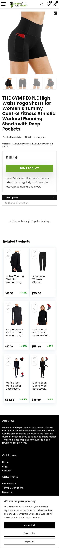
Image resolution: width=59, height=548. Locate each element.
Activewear (18, 143)
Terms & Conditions (12, 487)
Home (5, 462)
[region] (29, 522)
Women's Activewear (34, 143)
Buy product (29, 168)
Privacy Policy (9, 483)
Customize (29, 533)
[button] (55, 13)
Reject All (29, 541)
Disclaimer (7, 492)
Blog (4, 466)
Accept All (29, 525)
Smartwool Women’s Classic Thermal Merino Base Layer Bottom (40, 284)
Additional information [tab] (16, 202)
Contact (6, 470)
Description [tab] (11, 197)
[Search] (41, 4)
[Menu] (3, 4)
